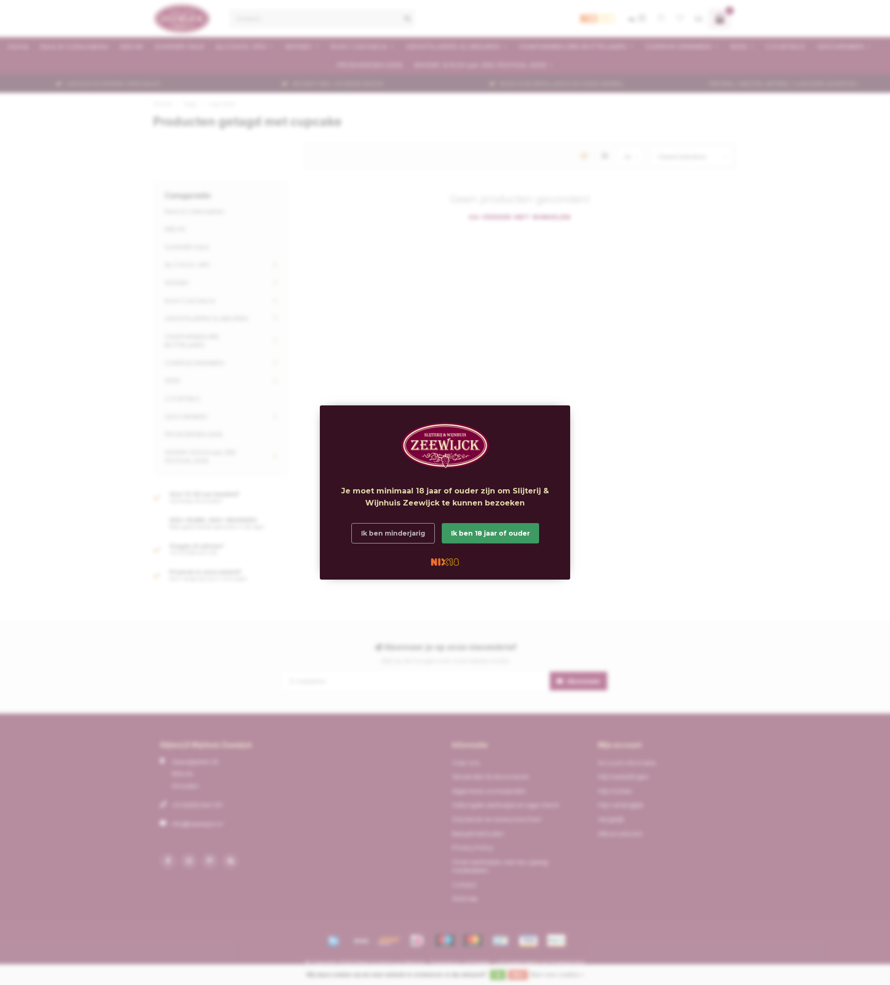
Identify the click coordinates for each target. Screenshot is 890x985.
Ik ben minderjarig (393, 533)
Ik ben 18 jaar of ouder (490, 533)
